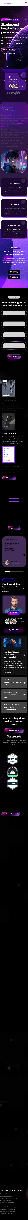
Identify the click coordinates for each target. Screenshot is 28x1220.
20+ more (21, 621)
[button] (4, 571)
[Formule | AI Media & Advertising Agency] (9, 3)
